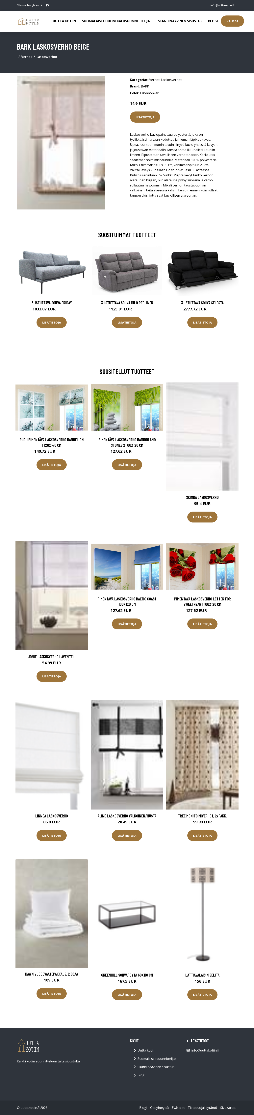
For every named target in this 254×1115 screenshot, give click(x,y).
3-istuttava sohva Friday (52, 302)
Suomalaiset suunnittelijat (157, 1058)
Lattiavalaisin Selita (202, 974)
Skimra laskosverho (202, 497)
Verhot (26, 57)
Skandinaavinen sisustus (180, 21)
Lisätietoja (145, 117)
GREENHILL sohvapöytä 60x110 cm (127, 974)
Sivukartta (228, 1107)
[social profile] (47, 5)
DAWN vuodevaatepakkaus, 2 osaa (51, 973)
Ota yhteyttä (159, 1107)
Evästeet (178, 1107)
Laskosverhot (47, 57)
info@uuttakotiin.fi (222, 5)
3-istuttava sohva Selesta (202, 302)
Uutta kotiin (64, 21)
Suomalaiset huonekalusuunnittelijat (117, 21)
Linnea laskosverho (51, 815)
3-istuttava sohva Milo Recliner (127, 302)
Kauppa (232, 21)
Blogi (213, 21)
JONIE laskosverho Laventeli (51, 656)
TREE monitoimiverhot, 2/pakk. (202, 815)
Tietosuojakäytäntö (202, 1107)
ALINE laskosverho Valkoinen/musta (127, 815)
